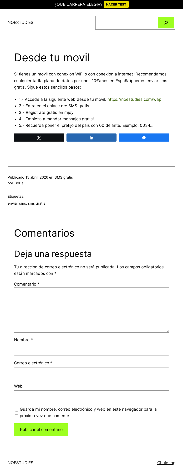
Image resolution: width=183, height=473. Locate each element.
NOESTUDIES (20, 22)
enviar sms (17, 203)
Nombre (23, 339)
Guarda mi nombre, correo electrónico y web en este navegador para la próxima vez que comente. (88, 412)
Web (18, 386)
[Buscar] (166, 22)
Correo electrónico (33, 363)
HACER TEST (116, 4)
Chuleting (166, 462)
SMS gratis (64, 177)
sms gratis (36, 203)
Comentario (27, 284)
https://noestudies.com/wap (134, 99)
